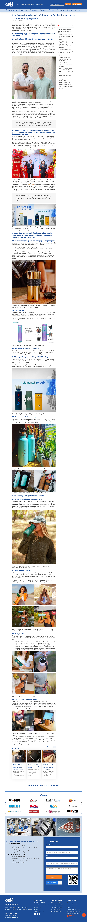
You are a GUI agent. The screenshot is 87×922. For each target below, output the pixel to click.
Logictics (44, 10)
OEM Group (31, 184)
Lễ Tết (79, 10)
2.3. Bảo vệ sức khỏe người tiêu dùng (65, 65)
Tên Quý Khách (49, 844)
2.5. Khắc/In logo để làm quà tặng (66, 72)
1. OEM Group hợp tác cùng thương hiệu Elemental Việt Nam (64, 31)
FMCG (52, 10)
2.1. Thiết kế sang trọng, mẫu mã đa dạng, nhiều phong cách (65, 59)
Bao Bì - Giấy (34, 10)
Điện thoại (48, 850)
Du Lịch (70, 10)
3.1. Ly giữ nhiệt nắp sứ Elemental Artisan (64, 79)
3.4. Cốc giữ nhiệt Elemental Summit (66, 87)
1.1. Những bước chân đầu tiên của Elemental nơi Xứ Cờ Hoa (66, 36)
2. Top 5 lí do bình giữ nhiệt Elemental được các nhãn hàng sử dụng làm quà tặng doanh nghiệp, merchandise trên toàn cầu (65, 52)
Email (47, 855)
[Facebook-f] (35, 914)
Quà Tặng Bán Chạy (12, 10)
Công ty (47, 861)
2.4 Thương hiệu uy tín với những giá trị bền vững (65, 69)
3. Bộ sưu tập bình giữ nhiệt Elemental (65, 76)
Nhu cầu (48, 866)
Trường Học (61, 10)
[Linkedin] (38, 914)
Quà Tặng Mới (24, 10)
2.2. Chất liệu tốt (63, 62)
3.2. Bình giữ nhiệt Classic (65, 82)
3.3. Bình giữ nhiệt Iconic (65, 84)
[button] (54, 747)
